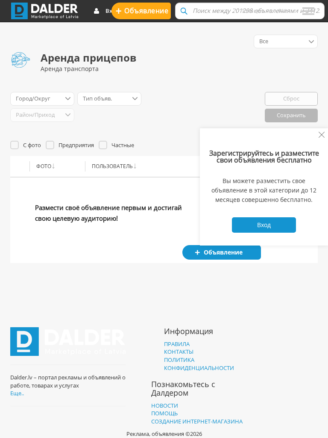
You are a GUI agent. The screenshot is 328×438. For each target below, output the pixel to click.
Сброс (291, 98)
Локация (252, 11)
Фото (43, 166)
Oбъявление (142, 10)
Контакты (178, 351)
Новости (164, 405)
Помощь (164, 413)
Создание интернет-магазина (197, 421)
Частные (122, 145)
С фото (32, 145)
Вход (112, 11)
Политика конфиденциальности (199, 364)
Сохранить (291, 115)
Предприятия (76, 145)
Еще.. (17, 393)
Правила (177, 344)
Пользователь (112, 166)
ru (282, 11)
